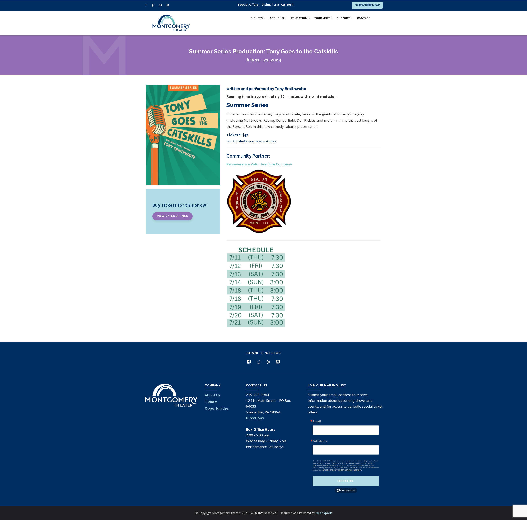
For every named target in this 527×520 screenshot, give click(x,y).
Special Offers (248, 4)
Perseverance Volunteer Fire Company (259, 164)
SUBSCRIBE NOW (367, 5)
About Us (277, 18)
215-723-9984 (283, 4)
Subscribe (345, 481)
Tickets (257, 18)
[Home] (171, 23)
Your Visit (322, 18)
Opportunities (217, 408)
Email (317, 421)
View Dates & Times (172, 216)
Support (344, 18)
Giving (266, 4)
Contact (364, 18)
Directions (255, 417)
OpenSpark (324, 513)
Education (299, 18)
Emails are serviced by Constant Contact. (342, 470)
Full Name (320, 441)
